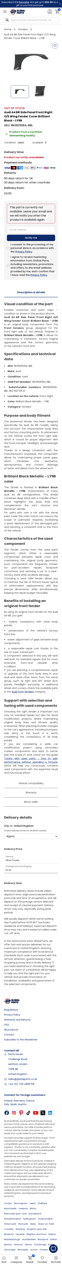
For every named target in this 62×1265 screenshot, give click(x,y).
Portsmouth (10, 1223)
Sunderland (35, 1213)
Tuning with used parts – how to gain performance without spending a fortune (31, 760)
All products (11, 1029)
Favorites (42, 1262)
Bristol (33, 1208)
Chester (44, 1249)
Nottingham (29, 1218)
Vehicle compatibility (31, 783)
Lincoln (34, 1249)
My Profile (56, 1262)
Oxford (28, 1244)
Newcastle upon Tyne (15, 1213)
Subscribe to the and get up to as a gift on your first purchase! (29, 4)
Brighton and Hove (36, 1234)
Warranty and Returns (17, 1019)
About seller (31, 802)
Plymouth (23, 1223)
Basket (29, 1259)
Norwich (18, 1244)
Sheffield (42, 1203)
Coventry (9, 1229)
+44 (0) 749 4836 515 (21, 1084)
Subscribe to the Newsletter (20, 1039)
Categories (16, 1262)
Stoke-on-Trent (46, 1223)
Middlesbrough (12, 1239)
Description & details (31, 292)
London (8, 1203)
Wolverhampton (12, 1218)
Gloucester (10, 1249)
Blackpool (43, 1239)
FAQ (6, 1024)
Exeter (51, 1244)
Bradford (9, 1234)
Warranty (31, 792)
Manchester (10, 1208)
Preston (52, 1234)
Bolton (53, 1239)
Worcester (23, 1249)
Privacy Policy (23, 251)
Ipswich (8, 1244)
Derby (33, 1223)
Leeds (33, 1203)
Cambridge (40, 1244)
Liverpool (23, 1208)
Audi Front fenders (23, 691)
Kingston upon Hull (36, 1229)
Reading (20, 1229)
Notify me (31, 237)
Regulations (11, 1009)
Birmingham (21, 1203)
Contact (9, 1034)
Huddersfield (29, 1239)
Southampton (45, 1218)
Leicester (20, 1234)
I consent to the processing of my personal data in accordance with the (32, 248)
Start (3, 1262)
